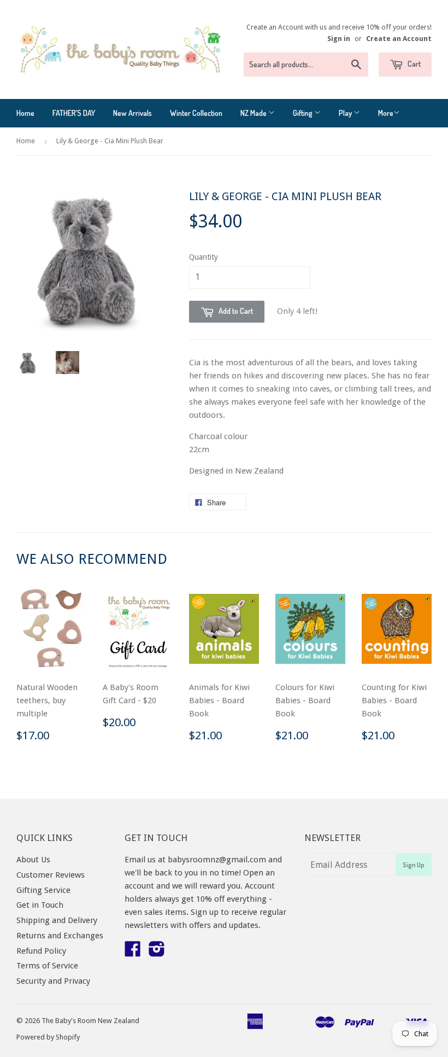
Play (346, 113)
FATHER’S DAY (73, 113)
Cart (413, 63)
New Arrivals (132, 113)
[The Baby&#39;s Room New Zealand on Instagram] (157, 952)
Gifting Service (43, 890)
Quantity (203, 257)
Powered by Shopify (48, 1037)
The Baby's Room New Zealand (90, 1021)
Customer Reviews (50, 875)
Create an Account (399, 38)
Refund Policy (41, 951)
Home (25, 113)
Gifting (303, 113)
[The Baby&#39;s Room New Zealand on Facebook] (133, 952)
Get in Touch (39, 905)
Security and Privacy (53, 981)
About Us (33, 860)
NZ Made (254, 113)
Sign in (338, 38)
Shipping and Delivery (56, 920)
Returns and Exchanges (59, 936)
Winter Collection (196, 113)
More (385, 113)
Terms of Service (47, 966)
